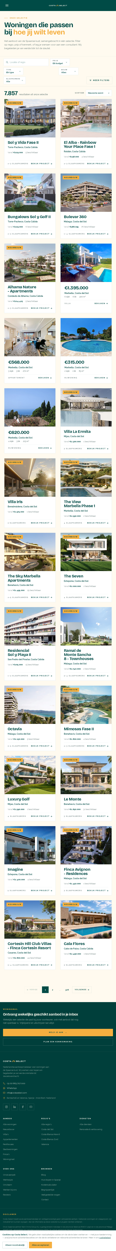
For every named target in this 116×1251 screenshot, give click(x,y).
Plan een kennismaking (58, 1042)
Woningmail (8, 1159)
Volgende (80, 990)
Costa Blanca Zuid (49, 1139)
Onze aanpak (9, 1175)
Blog (43, 1175)
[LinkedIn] (14, 1107)
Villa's (5, 1134)
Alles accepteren (40, 1245)
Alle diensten (86, 1124)
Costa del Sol (47, 1129)
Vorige (34, 990)
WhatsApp (12, 1088)
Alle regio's (46, 1124)
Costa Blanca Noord (50, 1134)
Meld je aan (58, 1032)
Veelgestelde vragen (50, 1194)
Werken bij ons (10, 1189)
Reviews (7, 1194)
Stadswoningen (10, 1149)
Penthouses (8, 1144)
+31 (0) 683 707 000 (16, 1083)
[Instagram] (6, 1107)
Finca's (6, 1154)
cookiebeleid (105, 1238)
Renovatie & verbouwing (91, 1129)
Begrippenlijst (47, 1189)
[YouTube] (30, 1107)
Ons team (7, 1184)
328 (67, 990)
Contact (44, 1199)
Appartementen (10, 1139)
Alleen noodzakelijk (15, 1245)
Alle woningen (9, 1124)
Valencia (45, 1144)
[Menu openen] (7, 5)
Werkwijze (8, 1180)
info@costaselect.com (17, 1093)
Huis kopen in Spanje (51, 1180)
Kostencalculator (49, 1184)
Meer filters (101, 80)
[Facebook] (22, 1107)
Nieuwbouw (8, 1129)
